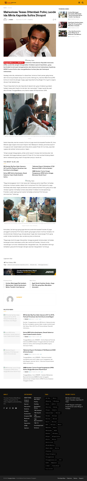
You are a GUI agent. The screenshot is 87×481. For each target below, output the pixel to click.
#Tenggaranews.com (51, 460)
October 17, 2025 (34, 336)
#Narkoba (48, 427)
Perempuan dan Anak (37, 398)
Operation (27, 423)
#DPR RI (54, 404)
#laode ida (33, 264)
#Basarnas (48, 401)
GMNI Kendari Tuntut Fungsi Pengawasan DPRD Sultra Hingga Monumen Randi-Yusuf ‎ (42, 173)
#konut (48, 421)
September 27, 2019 (21, 19)
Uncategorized (38, 425)
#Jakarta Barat (49, 412)
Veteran (36, 428)
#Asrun (54, 398)
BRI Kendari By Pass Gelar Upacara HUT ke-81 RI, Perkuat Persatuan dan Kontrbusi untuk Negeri (15, 168)
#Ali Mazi (48, 398)
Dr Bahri (48, 465)
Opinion (26, 428)
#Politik (48, 439)
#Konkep (48, 418)
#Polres (54, 439)
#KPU (47, 424)
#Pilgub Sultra (56, 436)
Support (81, 478)
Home (5, 7)
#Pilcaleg (55, 433)
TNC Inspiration (37, 415)
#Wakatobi (54, 462)
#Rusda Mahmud (50, 445)
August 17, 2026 (34, 319)
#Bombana (56, 401)
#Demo (47, 404)
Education (27, 406)
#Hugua (48, 410)
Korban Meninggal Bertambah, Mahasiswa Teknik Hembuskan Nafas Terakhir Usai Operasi (75, 15)
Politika (36, 404)
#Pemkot (48, 433)
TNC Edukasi (37, 410)
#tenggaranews (43, 264)
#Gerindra (48, 407)
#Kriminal (53, 424)
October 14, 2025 (34, 354)
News (25, 421)
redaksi (11, 19)
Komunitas (27, 413)
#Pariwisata (49, 430)
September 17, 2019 (74, 36)
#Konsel (55, 418)
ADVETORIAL (27, 398)
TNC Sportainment (38, 419)
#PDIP (55, 430)
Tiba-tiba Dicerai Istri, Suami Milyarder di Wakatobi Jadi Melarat (74, 32)
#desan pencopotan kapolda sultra (18, 264)
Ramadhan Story (37, 407)
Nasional (26, 418)
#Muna (59, 424)
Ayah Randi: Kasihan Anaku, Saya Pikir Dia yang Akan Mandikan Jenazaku (75, 24)
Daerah (26, 404)
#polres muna (49, 442)
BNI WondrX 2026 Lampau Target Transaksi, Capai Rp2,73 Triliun (74, 400)
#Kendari (58, 412)
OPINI (25, 425)
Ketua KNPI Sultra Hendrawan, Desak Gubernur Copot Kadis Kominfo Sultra (15, 175)
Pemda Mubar (55, 465)
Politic (36, 401)
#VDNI (47, 462)
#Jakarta (54, 410)
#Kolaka (48, 415)
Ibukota (10, 7)
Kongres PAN (28, 416)
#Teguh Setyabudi (51, 454)
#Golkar (55, 407)
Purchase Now (61, 478)
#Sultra (57, 448)
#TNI (60, 460)
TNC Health (37, 413)
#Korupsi (54, 421)
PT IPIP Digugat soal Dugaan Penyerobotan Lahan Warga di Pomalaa (73, 406)
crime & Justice (26, 400)
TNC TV (36, 423)
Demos (75, 478)
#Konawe (54, 415)
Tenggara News (12, 478)
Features (69, 478)
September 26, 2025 (35, 371)
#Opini (55, 427)
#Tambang (48, 451)
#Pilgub (48, 436)
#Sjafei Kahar (49, 448)
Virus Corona (49, 468)
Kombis (26, 411)
